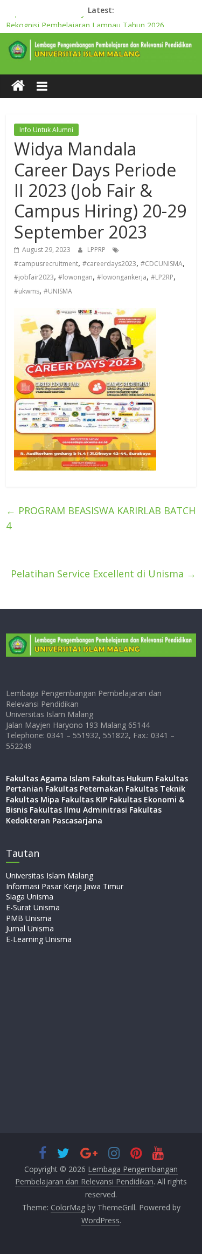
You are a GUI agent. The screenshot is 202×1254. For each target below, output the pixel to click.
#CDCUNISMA (162, 263)
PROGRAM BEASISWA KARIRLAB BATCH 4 (101, 518)
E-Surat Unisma (33, 907)
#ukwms (26, 291)
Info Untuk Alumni (46, 129)
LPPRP (97, 249)
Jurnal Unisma (30, 928)
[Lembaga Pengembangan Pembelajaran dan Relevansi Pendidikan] (18, 86)
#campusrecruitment (46, 263)
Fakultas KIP (84, 799)
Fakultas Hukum (123, 778)
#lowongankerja (122, 277)
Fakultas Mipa (32, 799)
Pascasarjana (77, 820)
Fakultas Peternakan (84, 788)
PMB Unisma (29, 918)
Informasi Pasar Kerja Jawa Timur (64, 886)
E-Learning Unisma (39, 939)
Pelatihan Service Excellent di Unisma (103, 573)
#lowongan (75, 277)
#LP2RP (162, 277)
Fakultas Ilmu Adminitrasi (78, 810)
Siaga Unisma (29, 896)
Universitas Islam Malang (49, 875)
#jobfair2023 (34, 277)
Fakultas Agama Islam (48, 778)
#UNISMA (58, 291)
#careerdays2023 (109, 263)
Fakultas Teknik (155, 788)
